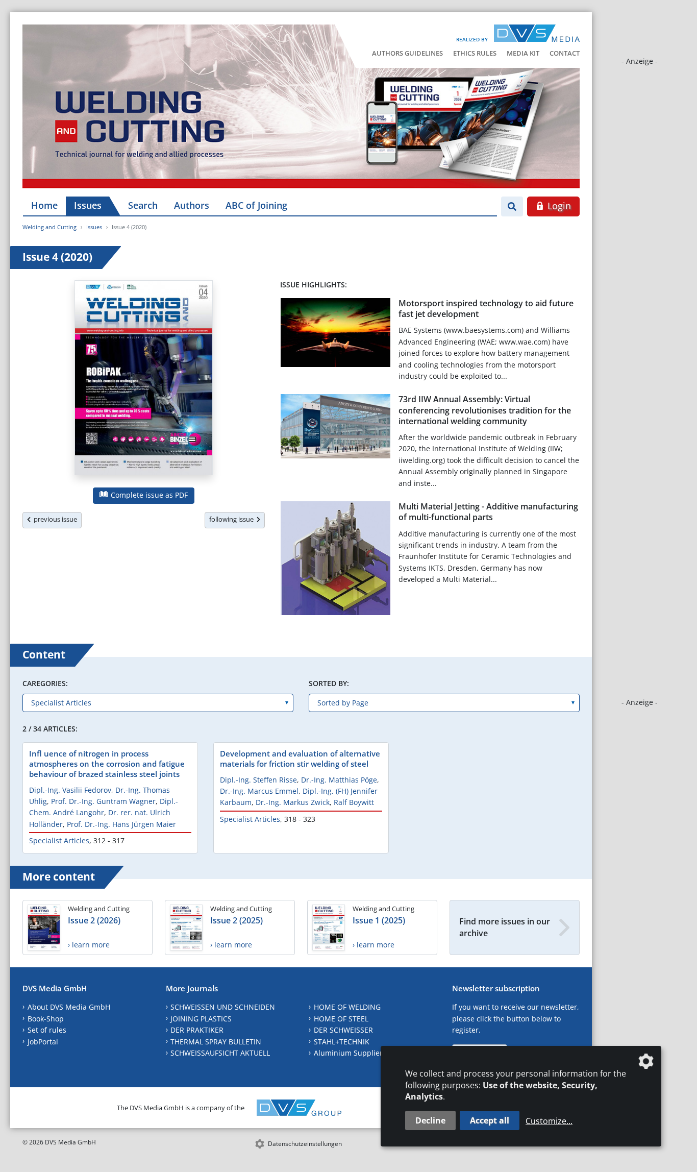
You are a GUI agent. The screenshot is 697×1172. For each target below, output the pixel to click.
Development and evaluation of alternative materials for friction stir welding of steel (300, 758)
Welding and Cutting (49, 227)
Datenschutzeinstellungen (305, 1143)
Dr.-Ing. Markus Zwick (293, 802)
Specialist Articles (59, 840)
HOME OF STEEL (341, 1018)
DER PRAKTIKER (196, 1030)
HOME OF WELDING (347, 1007)
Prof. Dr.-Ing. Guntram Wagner (103, 801)
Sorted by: (329, 683)
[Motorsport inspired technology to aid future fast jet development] (335, 334)
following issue (233, 519)
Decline (430, 1120)
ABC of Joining (256, 205)
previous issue (54, 519)
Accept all (489, 1120)
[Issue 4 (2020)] (143, 379)
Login (558, 206)
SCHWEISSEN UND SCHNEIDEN (222, 1007)
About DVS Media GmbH (69, 1007)
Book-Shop (46, 1018)
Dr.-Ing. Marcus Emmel (259, 791)
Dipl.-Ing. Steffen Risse (258, 780)
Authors (191, 205)
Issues (88, 205)
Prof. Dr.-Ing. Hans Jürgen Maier (121, 824)
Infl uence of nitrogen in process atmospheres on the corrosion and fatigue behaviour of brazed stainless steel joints (107, 763)
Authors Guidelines (407, 53)
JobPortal (43, 1041)
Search (143, 205)
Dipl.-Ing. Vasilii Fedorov (70, 790)
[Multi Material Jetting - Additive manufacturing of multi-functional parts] (335, 560)
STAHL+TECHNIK (341, 1041)
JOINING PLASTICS (201, 1018)
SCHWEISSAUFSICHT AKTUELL (220, 1053)
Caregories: (45, 683)
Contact (565, 53)
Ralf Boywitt (354, 802)
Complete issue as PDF (148, 495)
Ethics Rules (474, 53)
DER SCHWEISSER (343, 1030)
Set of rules (47, 1030)
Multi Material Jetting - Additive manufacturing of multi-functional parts (488, 512)
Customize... (549, 1121)
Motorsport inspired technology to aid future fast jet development (486, 309)
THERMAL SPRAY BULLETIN (215, 1041)
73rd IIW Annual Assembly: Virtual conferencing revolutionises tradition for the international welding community (485, 410)
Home (44, 205)
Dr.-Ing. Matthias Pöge (339, 780)
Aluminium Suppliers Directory (366, 1053)
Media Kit (523, 53)
